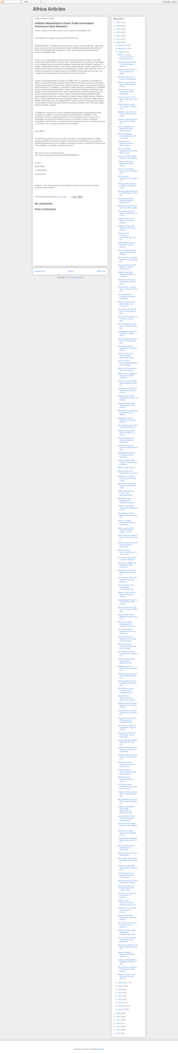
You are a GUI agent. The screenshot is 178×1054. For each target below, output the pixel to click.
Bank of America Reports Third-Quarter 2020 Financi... (127, 969)
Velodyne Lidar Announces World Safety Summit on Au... (127, 903)
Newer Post (40, 271)
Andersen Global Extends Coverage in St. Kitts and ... (127, 121)
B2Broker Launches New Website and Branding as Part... (127, 705)
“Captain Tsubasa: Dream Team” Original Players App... (127, 794)
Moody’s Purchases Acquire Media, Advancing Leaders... (127, 356)
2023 (118, 32)
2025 (118, 26)
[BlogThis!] (75, 197)
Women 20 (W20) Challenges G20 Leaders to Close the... (127, 624)
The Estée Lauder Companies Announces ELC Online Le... (127, 786)
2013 (118, 1033)
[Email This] (72, 197)
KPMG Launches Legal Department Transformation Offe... (127, 932)
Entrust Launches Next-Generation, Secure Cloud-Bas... (127, 735)
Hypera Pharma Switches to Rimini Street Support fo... (128, 537)
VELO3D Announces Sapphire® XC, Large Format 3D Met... (127, 639)
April (120, 999)
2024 (118, 29)
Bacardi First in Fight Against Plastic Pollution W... (128, 515)
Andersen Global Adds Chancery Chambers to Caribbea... (127, 462)
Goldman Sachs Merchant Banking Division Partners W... (128, 545)
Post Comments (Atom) (75, 277)
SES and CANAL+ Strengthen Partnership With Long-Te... (127, 151)
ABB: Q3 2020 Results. (126, 468)
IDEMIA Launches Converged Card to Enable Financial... (126, 57)
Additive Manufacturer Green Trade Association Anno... (126, 493)
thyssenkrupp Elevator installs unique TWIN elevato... (126, 405)
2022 (118, 36)
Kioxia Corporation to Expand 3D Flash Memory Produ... (126, 129)
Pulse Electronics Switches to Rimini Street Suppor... (125, 143)
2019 (118, 1013)
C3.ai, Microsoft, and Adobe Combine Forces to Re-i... (128, 213)
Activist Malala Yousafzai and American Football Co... (127, 713)
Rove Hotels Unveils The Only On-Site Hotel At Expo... (127, 311)
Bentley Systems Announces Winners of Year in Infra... (127, 552)
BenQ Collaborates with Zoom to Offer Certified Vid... (127, 326)
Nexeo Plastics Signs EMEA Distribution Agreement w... (126, 200)
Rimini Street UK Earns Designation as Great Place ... (127, 282)
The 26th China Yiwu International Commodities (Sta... (126, 587)
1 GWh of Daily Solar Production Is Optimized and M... (128, 508)
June (120, 993)
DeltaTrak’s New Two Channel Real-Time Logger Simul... (126, 888)
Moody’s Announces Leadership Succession (127, 472)
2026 (118, 22)
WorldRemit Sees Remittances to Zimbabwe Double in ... (127, 500)
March (121, 1003)
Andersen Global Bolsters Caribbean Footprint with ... (127, 962)
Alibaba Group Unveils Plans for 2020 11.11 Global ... (126, 433)
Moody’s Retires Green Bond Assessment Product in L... (126, 304)
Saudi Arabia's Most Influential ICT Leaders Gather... (127, 348)
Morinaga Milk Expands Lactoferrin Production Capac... (127, 186)
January (121, 1009)
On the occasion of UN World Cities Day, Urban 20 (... (128, 99)
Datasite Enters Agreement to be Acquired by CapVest (126, 698)
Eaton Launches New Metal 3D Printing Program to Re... (126, 530)
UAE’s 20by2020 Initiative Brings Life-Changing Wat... (127, 341)
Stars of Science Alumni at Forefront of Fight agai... (128, 319)
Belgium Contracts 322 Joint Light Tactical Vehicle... (126, 976)
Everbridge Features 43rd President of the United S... (127, 860)
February (122, 1006)
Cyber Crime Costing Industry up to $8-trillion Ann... (128, 171)
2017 (118, 1020)
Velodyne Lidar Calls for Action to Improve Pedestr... (127, 594)
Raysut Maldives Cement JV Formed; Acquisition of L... (127, 801)
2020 (118, 42)
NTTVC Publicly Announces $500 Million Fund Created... (128, 363)
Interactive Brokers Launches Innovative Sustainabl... (126, 296)
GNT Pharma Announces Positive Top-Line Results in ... (127, 925)
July (120, 989)
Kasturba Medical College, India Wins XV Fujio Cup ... (128, 742)
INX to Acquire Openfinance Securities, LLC (128, 178)
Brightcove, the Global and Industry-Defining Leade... (127, 478)
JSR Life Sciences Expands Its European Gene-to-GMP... (127, 646)
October (121, 52)
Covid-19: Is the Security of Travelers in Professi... (127, 895)
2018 (118, 1017)
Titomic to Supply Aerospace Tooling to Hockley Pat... (127, 523)
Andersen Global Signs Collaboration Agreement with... (126, 661)
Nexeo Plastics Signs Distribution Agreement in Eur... (127, 617)
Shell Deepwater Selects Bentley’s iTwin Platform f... (128, 825)
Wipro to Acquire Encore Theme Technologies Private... (127, 84)
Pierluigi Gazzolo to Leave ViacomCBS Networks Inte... (128, 676)
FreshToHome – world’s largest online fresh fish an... (127, 289)
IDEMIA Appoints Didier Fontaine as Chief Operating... (126, 455)
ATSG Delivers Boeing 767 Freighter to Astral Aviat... (127, 106)
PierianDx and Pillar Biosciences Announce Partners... (127, 917)
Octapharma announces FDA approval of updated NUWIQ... (127, 720)
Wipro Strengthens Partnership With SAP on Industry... (127, 136)
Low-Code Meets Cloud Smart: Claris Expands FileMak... (127, 252)
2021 (118, 39)
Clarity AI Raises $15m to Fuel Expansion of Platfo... (127, 72)
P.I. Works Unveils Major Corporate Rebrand (127, 559)
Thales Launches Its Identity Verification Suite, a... (126, 163)
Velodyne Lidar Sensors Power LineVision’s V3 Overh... (127, 114)
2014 (118, 1030)
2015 (118, 1027)
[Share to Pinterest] (82, 197)
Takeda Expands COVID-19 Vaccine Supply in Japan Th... (127, 64)
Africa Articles (49, 9)
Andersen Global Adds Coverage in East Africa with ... (127, 868)
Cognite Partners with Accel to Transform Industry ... (126, 220)
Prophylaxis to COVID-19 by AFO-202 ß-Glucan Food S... (127, 390)
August (121, 986)
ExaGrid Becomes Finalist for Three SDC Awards (127, 207)
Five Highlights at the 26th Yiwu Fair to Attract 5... (128, 426)
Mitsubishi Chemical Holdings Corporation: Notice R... (127, 420)
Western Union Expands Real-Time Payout (127, 369)
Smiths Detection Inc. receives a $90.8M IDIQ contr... (128, 447)
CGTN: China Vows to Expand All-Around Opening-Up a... (126, 875)
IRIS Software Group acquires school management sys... (126, 690)
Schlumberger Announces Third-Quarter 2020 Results (127, 602)
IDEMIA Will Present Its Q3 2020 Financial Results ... (126, 245)
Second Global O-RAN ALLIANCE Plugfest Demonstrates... (126, 818)
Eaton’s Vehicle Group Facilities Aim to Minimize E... (126, 848)
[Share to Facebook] (79, 197)
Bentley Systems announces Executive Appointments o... (127, 772)
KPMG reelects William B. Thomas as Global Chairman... (127, 376)
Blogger (101, 1049)
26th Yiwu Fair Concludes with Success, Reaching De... (128, 260)
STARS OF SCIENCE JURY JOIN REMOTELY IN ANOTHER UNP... (126, 810)
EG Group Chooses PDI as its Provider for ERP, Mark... (127, 609)
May (120, 996)
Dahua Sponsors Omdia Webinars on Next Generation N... (127, 267)
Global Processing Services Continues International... (126, 764)
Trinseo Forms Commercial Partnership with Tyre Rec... (127, 236)
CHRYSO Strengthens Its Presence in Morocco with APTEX (127, 749)
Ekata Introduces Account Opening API (127, 854)
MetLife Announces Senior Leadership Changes (128, 882)
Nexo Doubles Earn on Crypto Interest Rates (127, 78)
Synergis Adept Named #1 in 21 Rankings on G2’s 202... (128, 193)
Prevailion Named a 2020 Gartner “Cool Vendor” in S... (127, 757)
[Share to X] (77, 197)
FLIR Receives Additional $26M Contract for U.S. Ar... (127, 840)
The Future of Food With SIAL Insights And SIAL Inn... (127, 383)
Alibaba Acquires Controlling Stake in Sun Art (126, 779)
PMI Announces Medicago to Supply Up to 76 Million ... (128, 413)
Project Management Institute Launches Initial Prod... (126, 440)
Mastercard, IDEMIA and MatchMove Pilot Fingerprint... (127, 565)
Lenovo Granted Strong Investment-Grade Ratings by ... (127, 940)
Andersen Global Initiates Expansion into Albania (127, 157)
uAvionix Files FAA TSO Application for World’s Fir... (127, 572)
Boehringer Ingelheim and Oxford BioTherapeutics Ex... (128, 947)
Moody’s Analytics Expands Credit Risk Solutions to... (126, 954)
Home (70, 271)
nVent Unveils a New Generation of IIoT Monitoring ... (126, 92)
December (122, 45)
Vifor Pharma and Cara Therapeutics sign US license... (127, 727)
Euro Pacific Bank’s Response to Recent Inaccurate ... (126, 631)
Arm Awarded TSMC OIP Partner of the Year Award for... (127, 580)
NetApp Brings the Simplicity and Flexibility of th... (128, 668)
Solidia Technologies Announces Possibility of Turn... (127, 833)
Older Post (101, 271)
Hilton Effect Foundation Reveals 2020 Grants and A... (127, 486)
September (122, 983)
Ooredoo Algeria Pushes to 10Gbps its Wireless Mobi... (127, 683)
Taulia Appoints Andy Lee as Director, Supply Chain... (127, 333)
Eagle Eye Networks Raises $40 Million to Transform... (126, 274)
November (122, 48)
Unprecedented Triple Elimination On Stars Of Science (127, 398)
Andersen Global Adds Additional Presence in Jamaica (127, 228)
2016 (118, 1023)
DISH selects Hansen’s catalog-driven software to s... (127, 654)
